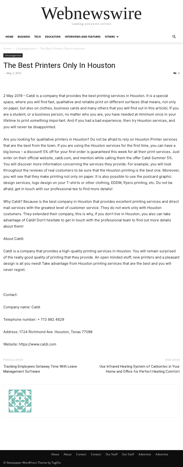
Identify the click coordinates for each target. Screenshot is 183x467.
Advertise (144, 454)
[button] (174, 37)
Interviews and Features (83, 36)
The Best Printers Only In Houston (59, 65)
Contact (81, 454)
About (55, 454)
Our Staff (111, 454)
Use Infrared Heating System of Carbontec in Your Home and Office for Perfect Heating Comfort (140, 369)
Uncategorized (26, 48)
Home (9, 36)
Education (53, 36)
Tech (37, 36)
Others (110, 36)
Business (24, 36)
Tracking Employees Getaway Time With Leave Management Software (40, 369)
